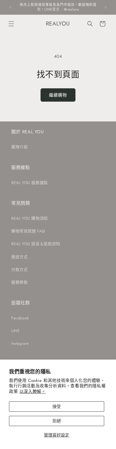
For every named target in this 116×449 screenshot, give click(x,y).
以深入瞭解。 (32, 391)
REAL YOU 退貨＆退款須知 (35, 244)
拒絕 (56, 421)
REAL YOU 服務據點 (29, 182)
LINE (15, 330)
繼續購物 (58, 95)
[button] (11, 24)
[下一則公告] (105, 7)
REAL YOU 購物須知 (29, 218)
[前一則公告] (10, 7)
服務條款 (19, 282)
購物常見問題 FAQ (28, 231)
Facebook (20, 318)
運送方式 (19, 257)
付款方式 (19, 269)
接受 (56, 406)
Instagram (20, 343)
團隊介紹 (19, 147)
